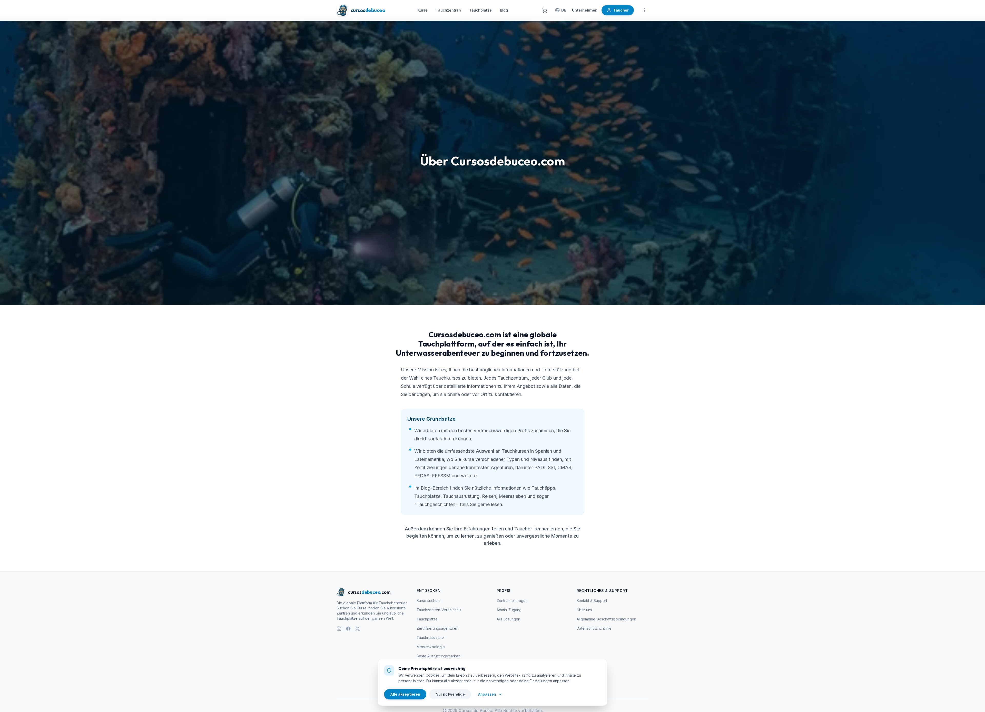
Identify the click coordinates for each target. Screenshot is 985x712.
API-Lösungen (508, 619)
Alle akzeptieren (405, 694)
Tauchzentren (448, 10)
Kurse (422, 10)
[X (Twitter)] (357, 628)
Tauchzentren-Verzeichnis (439, 610)
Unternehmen (584, 10)
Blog (504, 10)
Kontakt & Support (592, 600)
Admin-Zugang (509, 610)
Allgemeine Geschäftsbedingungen (606, 619)
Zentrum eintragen (512, 600)
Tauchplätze (480, 10)
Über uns (584, 610)
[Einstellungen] (644, 10)
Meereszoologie (431, 647)
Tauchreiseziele (430, 637)
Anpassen (487, 694)
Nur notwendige (450, 694)
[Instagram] (339, 628)
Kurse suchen (428, 600)
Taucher (621, 10)
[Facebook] (348, 628)
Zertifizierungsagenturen (437, 628)
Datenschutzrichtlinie (594, 628)
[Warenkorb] (544, 10)
